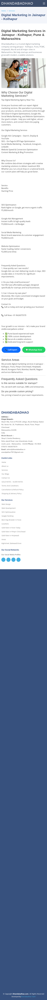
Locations (5, 524)
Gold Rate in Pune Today (11, 528)
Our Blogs (5, 474)
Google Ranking (7, 516)
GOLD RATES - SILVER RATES (12, 482)
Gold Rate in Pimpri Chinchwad (13, 531)
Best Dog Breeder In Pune (11, 520)
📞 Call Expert (11, 349)
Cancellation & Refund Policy (13, 489)
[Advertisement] (23, 674)
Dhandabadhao (17, 3)
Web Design (6, 504)
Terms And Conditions (10, 486)
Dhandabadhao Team (28, 997)
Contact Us (6, 478)
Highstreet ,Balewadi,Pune (11, 543)
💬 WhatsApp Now (34, 349)
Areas (4, 539)
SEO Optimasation (9, 512)
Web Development (9, 508)
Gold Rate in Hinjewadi (10, 535)
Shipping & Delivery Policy (11, 493)
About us (5, 466)
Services (12, 11)
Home (3, 11)
